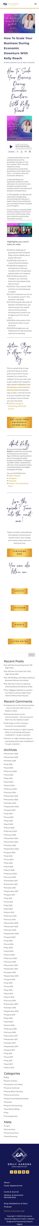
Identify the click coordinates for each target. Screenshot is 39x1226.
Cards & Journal (11, 1192)
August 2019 (10, 979)
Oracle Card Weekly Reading (16, 1099)
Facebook (12, 481)
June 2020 (9, 944)
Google (19, 625)
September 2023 (12, 807)
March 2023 (9, 828)
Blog (7, 1077)
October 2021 (10, 888)
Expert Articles (11, 1081)
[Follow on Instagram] (15, 1172)
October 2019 (10, 972)
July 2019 (8, 983)
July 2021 (8, 898)
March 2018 (9, 1025)
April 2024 (9, 782)
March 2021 (9, 912)
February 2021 (10, 916)
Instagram (12, 478)
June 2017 (9, 1057)
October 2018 (10, 1008)
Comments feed (11, 1133)
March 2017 (9, 1068)
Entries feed (10, 1129)
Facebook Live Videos (14, 1084)
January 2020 (10, 962)
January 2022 (10, 877)
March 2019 (9, 997)
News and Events (12, 1095)
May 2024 (9, 778)
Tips (6, 1113)
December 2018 (11, 1004)
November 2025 (11, 757)
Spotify (19, 591)
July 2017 (8, 1053)
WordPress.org (11, 1136)
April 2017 (9, 1064)
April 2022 (9, 867)
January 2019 (10, 1001)
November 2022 (11, 842)
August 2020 (10, 937)
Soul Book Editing (12, 1109)
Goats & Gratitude (12, 1088)
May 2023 (9, 821)
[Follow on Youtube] (23, 1172)
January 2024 (10, 792)
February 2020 (11, 958)
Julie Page (9, 723)
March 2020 (10, 955)
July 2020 (9, 941)
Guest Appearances (13, 1186)
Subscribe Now (19, 553)
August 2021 (10, 895)
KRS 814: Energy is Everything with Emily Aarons (17, 406)
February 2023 (11, 831)
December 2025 (11, 754)
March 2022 (9, 870)
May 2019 (8, 990)
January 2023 (10, 835)
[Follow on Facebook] (11, 1172)
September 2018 (11, 1011)
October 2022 (10, 845)
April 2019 (9, 994)
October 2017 (10, 1043)
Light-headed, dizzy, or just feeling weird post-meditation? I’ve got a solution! (19, 732)
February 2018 (11, 1029)
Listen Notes (19, 641)
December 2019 (11, 965)
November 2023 (11, 800)
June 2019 (9, 986)
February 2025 (11, 771)
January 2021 (10, 920)
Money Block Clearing (14, 1091)
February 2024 (11, 789)
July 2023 (8, 814)
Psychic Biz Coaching (13, 1106)
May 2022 (9, 863)
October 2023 (10, 803)
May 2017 (8, 1061)
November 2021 (11, 884)
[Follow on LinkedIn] (27, 1172)
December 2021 (11, 881)
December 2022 (11, 838)
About (7, 1182)
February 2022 (11, 874)
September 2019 (11, 976)
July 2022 (8, 856)
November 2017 (11, 1039)
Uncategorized (11, 1116)
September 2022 (12, 849)
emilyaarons (11, 62)
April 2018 (9, 1022)
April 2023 (9, 824)
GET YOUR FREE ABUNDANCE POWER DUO (19, 422)
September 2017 (11, 1046)
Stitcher (19, 608)
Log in (7, 1126)
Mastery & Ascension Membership (13, 1196)
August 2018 (10, 1015)
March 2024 (10, 785)
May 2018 (8, 1018)
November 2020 (11, 927)
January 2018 (10, 1032)
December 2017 (11, 1036)
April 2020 (9, 951)
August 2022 (10, 852)
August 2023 (10, 810)
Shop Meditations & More (16, 1203)
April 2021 (9, 909)
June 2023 (9, 817)
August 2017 (10, 1050)
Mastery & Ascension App (14, 1211)
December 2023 (11, 796)
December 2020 (11, 923)
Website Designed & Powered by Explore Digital (20, 1221)
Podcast (31, 62)
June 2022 (9, 859)
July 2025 (8, 764)
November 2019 (11, 969)
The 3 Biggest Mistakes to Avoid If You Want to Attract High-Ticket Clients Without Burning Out (18, 693)
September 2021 (11, 891)
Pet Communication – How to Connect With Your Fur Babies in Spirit (19, 708)
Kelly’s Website (14, 476)
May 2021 (8, 905)
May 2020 (9, 948)
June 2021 (9, 902)
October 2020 (10, 930)
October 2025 (10, 761)
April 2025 (9, 768)
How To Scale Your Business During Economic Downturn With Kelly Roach (18, 48)
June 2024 (9, 775)
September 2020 (12, 934)
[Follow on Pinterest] (19, 1172)
